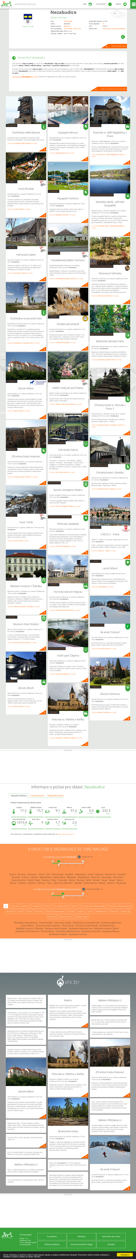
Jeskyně (53, 317)
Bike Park (114, 911)
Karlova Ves (110, 874)
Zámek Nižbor (27, 925)
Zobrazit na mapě (22, 143)
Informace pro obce (111, 1236)
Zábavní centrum (54, 483)
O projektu (52, 1236)
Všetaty (101, 883)
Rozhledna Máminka (111, 922)
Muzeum (12, 579)
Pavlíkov (46, 880)
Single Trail (125, 911)
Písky (53, 880)
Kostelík (121, 874)
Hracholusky (57, 874)
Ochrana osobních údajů (81, 1244)
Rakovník (67, 26)
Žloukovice (121, 883)
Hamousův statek (62, 922)
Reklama (81, 1236)
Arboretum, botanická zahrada (101, 266)
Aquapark (53, 125)
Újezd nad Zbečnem (63, 883)
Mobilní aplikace (52, 1244)
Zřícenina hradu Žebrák (86, 925)
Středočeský (68, 21)
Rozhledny (12, 125)
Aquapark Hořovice (78, 934)
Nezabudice (63, 12)
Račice (72, 880)
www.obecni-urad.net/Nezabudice (114, 29)
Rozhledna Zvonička (91, 931)
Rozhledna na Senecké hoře (86, 922)
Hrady (11, 182)
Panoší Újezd (34, 880)
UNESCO (95, 527)
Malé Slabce (59, 877)
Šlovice (13, 883)
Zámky (11, 381)
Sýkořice (32, 883)
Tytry (49, 883)
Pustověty (62, 880)
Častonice (31, 874)
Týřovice (41, 883)
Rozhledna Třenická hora (27, 931)
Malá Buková (46, 877)
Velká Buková (90, 883)
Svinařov (22, 883)
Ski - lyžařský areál (97, 625)
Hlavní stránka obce (119, 46)
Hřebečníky (80, 874)
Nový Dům (118, 877)
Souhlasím (125, 1254)
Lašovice (34, 877)
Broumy (21, 874)
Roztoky (80, 880)
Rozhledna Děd (107, 925)
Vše (5, 906)
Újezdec (78, 883)
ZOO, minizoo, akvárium (56, 443)
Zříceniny (11, 449)
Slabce (120, 880)
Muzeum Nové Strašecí (56, 928)
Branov (12, 874)
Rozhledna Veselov (58, 934)
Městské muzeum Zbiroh (107, 928)
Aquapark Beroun (110, 931)
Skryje (104, 880)
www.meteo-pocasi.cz (66, 834)
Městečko (71, 877)
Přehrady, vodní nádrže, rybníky (59, 517)
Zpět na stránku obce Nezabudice (113, 89)
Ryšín (88, 880)
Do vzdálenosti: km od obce (59, 857)
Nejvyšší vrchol (101, 911)
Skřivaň (96, 880)
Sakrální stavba (54, 253)
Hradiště (69, 874)
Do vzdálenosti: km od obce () (57, 889)
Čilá (48, 874)
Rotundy (53, 712)
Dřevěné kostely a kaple (99, 398)
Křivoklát (16, 877)
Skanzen (12, 247)
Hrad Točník (68, 925)
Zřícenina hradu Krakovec (48, 925)
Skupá (112, 880)
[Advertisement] (68, 767)
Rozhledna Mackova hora (81, 928)
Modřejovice (83, 877)
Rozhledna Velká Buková (25, 922)
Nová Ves (95, 877)
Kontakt (111, 1244)
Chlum (41, 874)
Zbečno (110, 883)
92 (103, 24)
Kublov (25, 877)
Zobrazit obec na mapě (25, 77)
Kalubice (99, 874)
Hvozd (90, 874)
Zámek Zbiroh (48, 931)
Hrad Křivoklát (46, 922)
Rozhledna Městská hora (68, 931)
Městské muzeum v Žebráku (29, 928)
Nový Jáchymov (19, 880)
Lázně (96, 561)
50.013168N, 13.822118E (72, 29)
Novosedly (106, 877)
